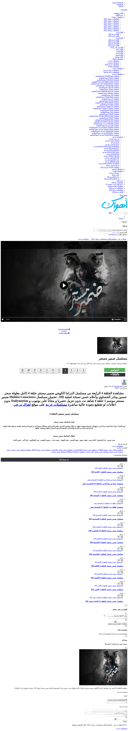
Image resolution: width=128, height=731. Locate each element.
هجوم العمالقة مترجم (112, 161)
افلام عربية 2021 (113, 36)
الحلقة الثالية (63, 333)
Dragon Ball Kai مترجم (111, 150)
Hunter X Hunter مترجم (111, 156)
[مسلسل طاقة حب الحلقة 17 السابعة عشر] (108, 503)
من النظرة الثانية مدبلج (111, 178)
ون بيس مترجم (114, 139)
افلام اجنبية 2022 (113, 43)
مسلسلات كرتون (117, 137)
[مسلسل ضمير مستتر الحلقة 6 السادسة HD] (108, 515)
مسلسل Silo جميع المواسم (110, 95)
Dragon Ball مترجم (113, 154)
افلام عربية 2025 (117, 192)
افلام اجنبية (119, 38)
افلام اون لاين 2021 (117, 47)
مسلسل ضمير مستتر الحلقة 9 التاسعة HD (106, 542)
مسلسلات (119, 4)
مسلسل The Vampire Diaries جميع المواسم (105, 83)
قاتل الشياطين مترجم (112, 158)
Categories (123, 10)
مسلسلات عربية (113, 61)
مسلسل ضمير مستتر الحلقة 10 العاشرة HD (106, 531)
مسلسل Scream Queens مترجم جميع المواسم (104, 129)
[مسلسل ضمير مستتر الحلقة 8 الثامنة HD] (108, 574)
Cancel (124, 624)
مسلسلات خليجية (113, 66)
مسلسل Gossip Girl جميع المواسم (108, 106)
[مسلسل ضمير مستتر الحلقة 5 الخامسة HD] (108, 550)
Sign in (121, 6)
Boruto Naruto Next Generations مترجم (106, 146)
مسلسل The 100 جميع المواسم (109, 87)
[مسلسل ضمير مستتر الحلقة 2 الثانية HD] (109, 468)
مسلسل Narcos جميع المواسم (109, 101)
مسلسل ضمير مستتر (59, 452)
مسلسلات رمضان (117, 17)
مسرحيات (119, 180)
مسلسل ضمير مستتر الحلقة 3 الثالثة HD (107, 566)
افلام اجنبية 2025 (113, 42)
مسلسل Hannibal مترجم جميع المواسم (106, 123)
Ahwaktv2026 (118, 386)
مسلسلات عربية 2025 (116, 188)
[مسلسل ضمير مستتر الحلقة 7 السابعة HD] (108, 491)
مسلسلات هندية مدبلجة (115, 186)
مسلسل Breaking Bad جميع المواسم (107, 120)
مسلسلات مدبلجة (117, 182)
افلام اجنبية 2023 (113, 45)
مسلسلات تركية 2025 (116, 190)
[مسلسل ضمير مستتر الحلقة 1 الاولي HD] (109, 585)
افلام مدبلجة (119, 57)
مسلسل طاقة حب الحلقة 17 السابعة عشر (106, 507)
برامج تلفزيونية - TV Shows (114, 184)
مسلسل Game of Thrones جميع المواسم (106, 108)
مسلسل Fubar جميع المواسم (109, 110)
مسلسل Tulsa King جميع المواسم (108, 80)
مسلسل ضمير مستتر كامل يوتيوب (97, 452)
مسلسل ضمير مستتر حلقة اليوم (61, 450)
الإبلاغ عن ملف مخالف (114, 624)
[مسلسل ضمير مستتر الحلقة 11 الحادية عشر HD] (106, 597)
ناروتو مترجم (115, 142)
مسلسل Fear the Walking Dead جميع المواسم (104, 116)
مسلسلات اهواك (117, 59)
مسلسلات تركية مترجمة (111, 70)
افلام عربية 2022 (113, 34)
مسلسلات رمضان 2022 (111, 28)
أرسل (124, 721)
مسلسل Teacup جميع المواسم (109, 89)
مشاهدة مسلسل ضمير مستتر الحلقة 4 (110, 450)
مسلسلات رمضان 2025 (111, 21)
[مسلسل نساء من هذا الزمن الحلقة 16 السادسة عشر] (105, 480)
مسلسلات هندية (118, 171)
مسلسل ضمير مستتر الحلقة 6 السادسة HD (106, 519)
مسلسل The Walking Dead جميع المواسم (105, 81)
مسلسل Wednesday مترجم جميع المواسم (105, 133)
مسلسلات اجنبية (117, 74)
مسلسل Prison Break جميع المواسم (107, 97)
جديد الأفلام (119, 15)
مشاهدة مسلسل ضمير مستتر (21, 450)
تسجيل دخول (122, 234)
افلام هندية (119, 51)
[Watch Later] (121, 466)
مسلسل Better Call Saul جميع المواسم (106, 121)
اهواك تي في (22, 404)
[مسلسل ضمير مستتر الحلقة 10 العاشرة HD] (108, 527)
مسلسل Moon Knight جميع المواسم (107, 102)
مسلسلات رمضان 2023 (111, 26)
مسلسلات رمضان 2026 (111, 19)
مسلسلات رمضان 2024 (111, 24)
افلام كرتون (119, 53)
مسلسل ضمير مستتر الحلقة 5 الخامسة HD (106, 554)
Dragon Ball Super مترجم (110, 152)
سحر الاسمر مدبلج (113, 177)
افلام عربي (119, 32)
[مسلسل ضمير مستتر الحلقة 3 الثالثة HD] (109, 562)
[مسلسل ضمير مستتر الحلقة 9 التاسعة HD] (108, 538)
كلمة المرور (123, 232)
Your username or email (119, 230)
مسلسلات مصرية (113, 62)
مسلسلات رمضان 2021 (111, 30)
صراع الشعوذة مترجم (112, 159)
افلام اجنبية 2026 (113, 40)
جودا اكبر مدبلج (114, 173)
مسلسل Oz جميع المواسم (110, 99)
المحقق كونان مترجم (112, 140)
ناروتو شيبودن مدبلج (112, 165)
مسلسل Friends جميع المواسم (109, 114)
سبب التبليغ (123, 615)
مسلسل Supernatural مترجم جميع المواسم (105, 131)
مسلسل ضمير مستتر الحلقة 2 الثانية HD (107, 472)
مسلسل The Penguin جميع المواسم (107, 85)
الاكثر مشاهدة (118, 13)
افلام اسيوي (119, 55)
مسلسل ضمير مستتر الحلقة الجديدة (85, 450)
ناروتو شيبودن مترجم (112, 144)
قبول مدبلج (115, 175)
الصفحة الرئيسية (117, 2)
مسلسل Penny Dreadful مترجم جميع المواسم (104, 127)
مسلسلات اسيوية (117, 169)
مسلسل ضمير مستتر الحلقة (41, 450)
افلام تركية (119, 49)
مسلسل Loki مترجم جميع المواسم (107, 125)
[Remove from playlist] (118, 466)
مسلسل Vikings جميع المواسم (109, 78)
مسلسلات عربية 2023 (112, 64)
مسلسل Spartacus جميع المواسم (108, 93)
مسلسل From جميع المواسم (109, 112)
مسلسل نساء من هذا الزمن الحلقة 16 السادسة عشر (102, 484)
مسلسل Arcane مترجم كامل (109, 167)
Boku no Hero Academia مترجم (109, 163)
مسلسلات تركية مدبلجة (111, 72)
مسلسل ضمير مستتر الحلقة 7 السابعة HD (106, 495)
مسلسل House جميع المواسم (109, 104)
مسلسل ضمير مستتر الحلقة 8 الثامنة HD (107, 578)
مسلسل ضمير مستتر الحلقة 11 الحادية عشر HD (104, 601)
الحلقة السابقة (63, 329)
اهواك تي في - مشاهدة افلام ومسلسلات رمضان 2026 (108, 239)
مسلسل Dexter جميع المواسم (109, 118)
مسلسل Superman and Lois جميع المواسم (105, 91)
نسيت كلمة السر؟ (113, 234)
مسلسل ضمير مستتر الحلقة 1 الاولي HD (107, 589)
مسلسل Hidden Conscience (76, 452)
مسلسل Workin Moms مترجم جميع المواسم (104, 135)
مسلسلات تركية (118, 68)
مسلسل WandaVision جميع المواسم (107, 76)
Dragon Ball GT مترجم (111, 148)
